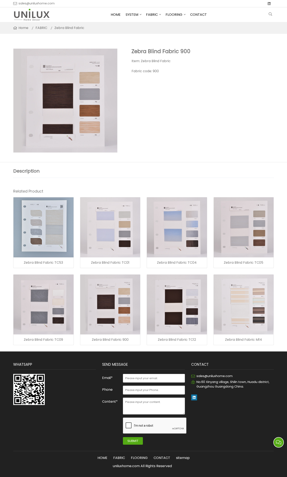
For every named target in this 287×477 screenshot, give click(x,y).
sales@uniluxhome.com (36, 3)
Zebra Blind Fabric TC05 (243, 263)
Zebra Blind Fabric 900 (110, 340)
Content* (110, 401)
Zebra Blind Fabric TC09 (43, 340)
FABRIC (152, 14)
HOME (116, 14)
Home (23, 27)
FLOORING (174, 14)
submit (132, 441)
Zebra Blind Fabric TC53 (43, 263)
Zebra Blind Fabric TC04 (177, 263)
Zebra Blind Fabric (69, 27)
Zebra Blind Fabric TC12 (177, 340)
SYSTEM (132, 14)
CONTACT (198, 14)
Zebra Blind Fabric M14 (243, 340)
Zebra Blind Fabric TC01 (110, 263)
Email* (107, 377)
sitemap (183, 457)
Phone (107, 389)
